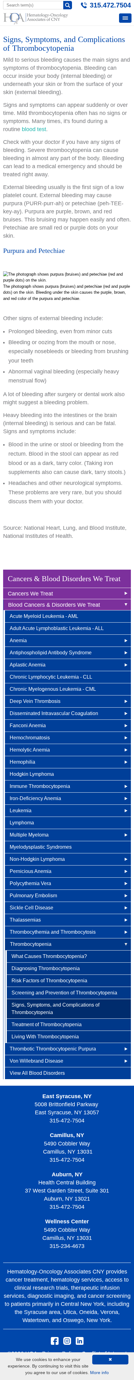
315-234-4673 (67, 1246)
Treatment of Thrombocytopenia (47, 1024)
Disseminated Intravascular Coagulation (54, 713)
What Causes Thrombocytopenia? (49, 956)
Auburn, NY (67, 1174)
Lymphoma (22, 822)
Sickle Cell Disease (31, 907)
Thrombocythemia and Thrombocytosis (53, 932)
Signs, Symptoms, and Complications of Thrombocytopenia (55, 1008)
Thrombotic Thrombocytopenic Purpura (53, 1048)
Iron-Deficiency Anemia (35, 798)
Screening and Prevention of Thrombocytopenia (64, 992)
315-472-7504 (67, 1120)
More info (99, 1372)
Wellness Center (67, 1221)
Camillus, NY (67, 1135)
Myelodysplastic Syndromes (41, 847)
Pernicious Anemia (30, 871)
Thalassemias (25, 919)
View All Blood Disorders (37, 1073)
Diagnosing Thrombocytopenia (46, 968)
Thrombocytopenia (30, 944)
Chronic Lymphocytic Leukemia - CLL (51, 677)
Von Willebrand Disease (36, 1061)
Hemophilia (22, 762)
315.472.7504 (110, 5)
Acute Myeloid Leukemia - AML (44, 616)
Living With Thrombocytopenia (45, 1036)
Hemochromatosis (30, 737)
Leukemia (20, 810)
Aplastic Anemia (27, 664)
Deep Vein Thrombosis (35, 701)
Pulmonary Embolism (33, 895)
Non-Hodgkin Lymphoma (37, 859)
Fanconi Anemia (28, 725)
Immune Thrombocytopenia (40, 786)
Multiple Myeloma (29, 834)
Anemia (18, 640)
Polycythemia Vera (30, 883)
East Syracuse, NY (67, 1096)
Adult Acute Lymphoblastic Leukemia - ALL (57, 628)
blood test (34, 129)
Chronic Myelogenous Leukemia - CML (53, 689)
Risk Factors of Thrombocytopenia (49, 980)
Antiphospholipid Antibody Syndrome (51, 652)
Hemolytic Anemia (30, 749)
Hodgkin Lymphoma (32, 774)
